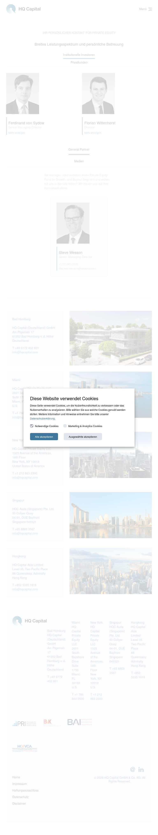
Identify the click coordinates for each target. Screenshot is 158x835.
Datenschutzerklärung (42, 418)
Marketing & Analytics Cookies (85, 426)
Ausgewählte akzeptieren (83, 436)
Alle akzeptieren (44, 436)
